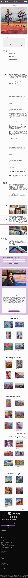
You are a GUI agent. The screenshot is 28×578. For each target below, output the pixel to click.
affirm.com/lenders (15, 575)
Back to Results (14, 5)
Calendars (2, 558)
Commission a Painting (4, 552)
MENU (25, 1)
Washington (15, 59)
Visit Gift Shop (3, 568)
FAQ (1, 571)
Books (2, 557)
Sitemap (2, 573)
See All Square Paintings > (22, 509)
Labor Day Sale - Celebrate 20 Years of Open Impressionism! (14, 3)
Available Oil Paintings (4, 551)
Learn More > (2, 560)
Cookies (5, 573)
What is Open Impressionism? (4, 564)
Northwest (12, 59)
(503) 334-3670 (16, 1)
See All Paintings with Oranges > (21, 433)
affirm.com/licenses (11, 576)
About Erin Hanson (3, 563)
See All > (24, 318)
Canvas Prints (3, 556)
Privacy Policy (7, 573)
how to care (20, 90)
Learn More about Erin (14, 311)
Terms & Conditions (12, 573)
